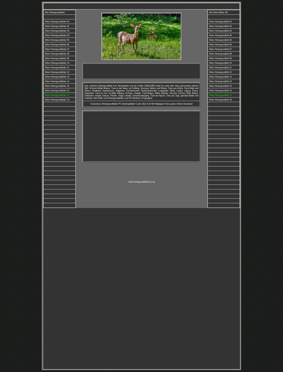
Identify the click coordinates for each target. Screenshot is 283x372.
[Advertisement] (141, 71)
